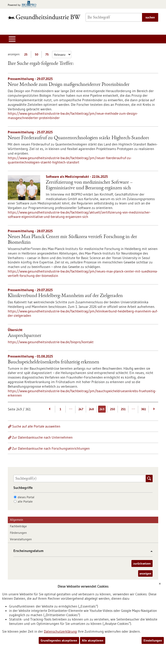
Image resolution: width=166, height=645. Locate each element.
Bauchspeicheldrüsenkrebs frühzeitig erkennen (53, 362)
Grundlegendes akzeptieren (59, 640)
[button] (150, 551)
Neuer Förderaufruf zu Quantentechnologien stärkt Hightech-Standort (78, 138)
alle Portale (25, 501)
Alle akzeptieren (92, 640)
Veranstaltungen (21, 539)
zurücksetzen (142, 563)
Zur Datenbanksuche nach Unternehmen (42, 437)
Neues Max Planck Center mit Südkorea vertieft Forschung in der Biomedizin (72, 239)
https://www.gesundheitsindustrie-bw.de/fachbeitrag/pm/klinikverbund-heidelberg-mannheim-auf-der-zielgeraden (83, 313)
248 (91, 409)
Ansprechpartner (24, 335)
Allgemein (16, 520)
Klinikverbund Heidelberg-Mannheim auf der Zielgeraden (65, 296)
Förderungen (18, 533)
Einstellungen (153, 640)
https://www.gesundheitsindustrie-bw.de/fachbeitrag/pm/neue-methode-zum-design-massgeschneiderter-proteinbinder (73, 115)
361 (143, 409)
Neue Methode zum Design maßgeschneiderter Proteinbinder (68, 84)
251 (123, 409)
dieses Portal (26, 497)
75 (48, 55)
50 (37, 55)
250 (112, 409)
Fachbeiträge (18, 526)
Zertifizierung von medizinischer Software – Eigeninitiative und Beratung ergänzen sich (89, 185)
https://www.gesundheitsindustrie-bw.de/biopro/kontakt (51, 342)
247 (80, 409)
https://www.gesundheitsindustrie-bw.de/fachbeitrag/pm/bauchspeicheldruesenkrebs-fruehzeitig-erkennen (82, 393)
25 (27, 55)
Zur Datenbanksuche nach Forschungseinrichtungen (51, 448)
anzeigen (145, 573)
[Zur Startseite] (44, 17)
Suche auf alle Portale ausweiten (36, 426)
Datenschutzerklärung (60, 631)
